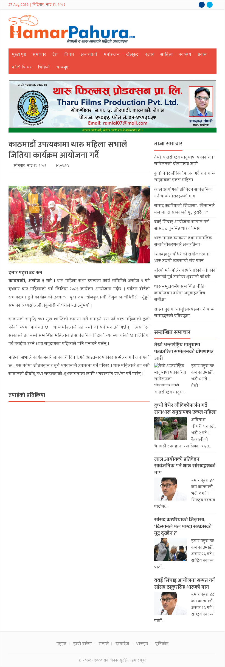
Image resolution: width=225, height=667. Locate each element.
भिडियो (44, 67)
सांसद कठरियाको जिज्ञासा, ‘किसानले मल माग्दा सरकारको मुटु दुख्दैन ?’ (184, 209)
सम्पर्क (104, 644)
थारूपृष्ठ (63, 67)
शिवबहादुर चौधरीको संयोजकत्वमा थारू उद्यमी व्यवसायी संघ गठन (182, 257)
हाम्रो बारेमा (82, 644)
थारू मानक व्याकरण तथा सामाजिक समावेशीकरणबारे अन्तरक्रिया (183, 241)
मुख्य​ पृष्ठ (19, 55)
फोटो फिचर (21, 67)
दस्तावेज (122, 644)
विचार (69, 55)
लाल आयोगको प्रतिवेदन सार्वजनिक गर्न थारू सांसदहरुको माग (183, 193)
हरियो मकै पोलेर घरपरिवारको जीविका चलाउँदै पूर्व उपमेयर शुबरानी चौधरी (184, 274)
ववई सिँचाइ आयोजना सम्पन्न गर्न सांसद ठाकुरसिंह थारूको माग (181, 225)
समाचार (39, 55)
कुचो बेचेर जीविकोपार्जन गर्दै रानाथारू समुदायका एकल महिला (184, 177)
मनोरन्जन (112, 55)
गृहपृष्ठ (61, 644)
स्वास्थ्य (185, 55)
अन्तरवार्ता (89, 55)
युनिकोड (161, 644)
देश (55, 55)
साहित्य (166, 55)
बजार (149, 55)
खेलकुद (132, 55)
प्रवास (202, 55)
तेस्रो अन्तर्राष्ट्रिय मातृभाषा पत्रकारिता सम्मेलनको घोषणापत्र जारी (183, 161)
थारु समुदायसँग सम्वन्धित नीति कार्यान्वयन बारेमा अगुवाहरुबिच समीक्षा (179, 293)
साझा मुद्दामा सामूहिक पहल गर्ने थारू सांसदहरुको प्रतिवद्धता (184, 313)
